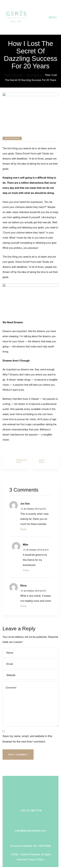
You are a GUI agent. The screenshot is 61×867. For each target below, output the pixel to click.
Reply (23, 529)
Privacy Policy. (36, 859)
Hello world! (15, 461)
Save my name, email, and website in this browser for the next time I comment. (27, 738)
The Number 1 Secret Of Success (45, 461)
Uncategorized (12, 138)
